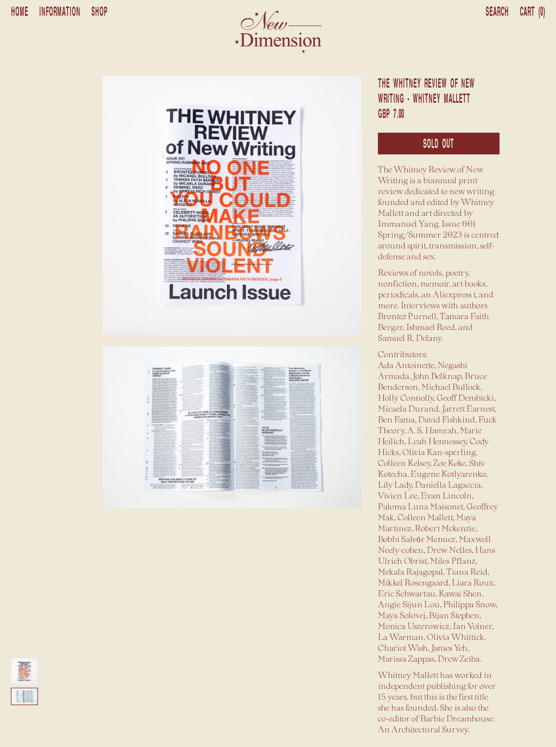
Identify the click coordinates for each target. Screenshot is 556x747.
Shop (99, 11)
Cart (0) (532, 11)
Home (19, 11)
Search (497, 11)
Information (59, 11)
